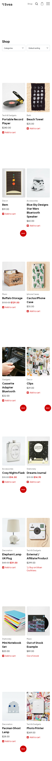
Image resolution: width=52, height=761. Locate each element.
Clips (30, 383)
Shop (30, 4)
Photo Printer (35, 728)
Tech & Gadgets (9, 115)
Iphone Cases (33, 294)
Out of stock (33, 655)
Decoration (7, 550)
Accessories (32, 201)
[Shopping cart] (42, 3)
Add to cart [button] (10, 132)
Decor (5, 201)
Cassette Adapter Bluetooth (8, 387)
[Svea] (7, 4)
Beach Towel (35, 119)
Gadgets (6, 379)
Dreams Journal (36, 472)
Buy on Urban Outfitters (34, 569)
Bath (29, 115)
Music (4, 294)
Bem (5, 204)
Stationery (31, 469)
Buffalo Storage (12, 298)
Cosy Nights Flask (13, 472)
